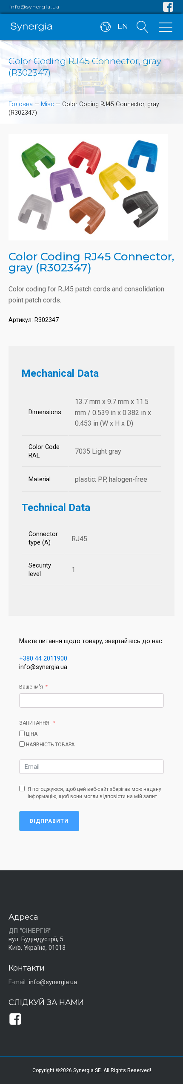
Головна (21, 104)
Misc (47, 104)
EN (122, 26)
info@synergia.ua (34, 6)
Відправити (49, 821)
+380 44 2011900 (43, 658)
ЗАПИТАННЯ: (35, 723)
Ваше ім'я (31, 687)
